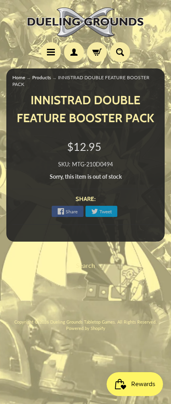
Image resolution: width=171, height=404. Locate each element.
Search (85, 265)
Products (41, 77)
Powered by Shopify (85, 328)
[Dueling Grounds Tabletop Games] (85, 22)
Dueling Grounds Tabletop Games (82, 321)
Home (18, 77)
